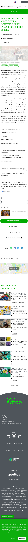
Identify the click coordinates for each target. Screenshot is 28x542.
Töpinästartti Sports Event (7, 499)
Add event (25, 2)
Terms (23, 447)
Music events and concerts (13, 65)
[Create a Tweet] (18, 248)
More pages (14, 385)
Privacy (9, 443)
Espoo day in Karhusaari (15, 501)
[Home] (8, 6)
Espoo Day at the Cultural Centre (18, 488)
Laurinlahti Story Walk (17, 505)
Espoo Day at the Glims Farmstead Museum (16, 498)
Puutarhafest (11, 493)
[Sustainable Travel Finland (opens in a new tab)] (14, 462)
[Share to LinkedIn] (22, 248)
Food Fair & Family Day (20, 493)
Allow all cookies (22, 538)
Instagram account (14, 238)
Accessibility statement (11, 447)
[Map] (17, 7)
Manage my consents (8, 516)
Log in (24, 6)
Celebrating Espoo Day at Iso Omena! (8, 490)
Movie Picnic (16, 504)
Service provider (18, 450)
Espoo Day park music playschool (15, 510)
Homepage (14, 226)
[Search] (20, 7)
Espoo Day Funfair (6, 488)
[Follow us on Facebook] (14, 436)
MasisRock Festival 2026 (7, 504)
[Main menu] (1, 7)
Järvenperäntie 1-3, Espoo (10, 34)
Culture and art (4, 65)
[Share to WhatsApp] (11, 248)
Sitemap (8, 450)
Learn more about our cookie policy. (11, 532)
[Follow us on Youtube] (9, 436)
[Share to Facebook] (14, 248)
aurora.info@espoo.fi (9, 38)
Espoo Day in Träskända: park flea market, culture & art (12, 494)
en (18, 1)
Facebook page (14, 232)
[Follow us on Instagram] (19, 436)
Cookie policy (18, 443)
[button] (14, 258)
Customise (13, 538)
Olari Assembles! (20, 502)
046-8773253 (6, 42)
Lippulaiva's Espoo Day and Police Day (13, 507)
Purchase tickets (13, 221)
